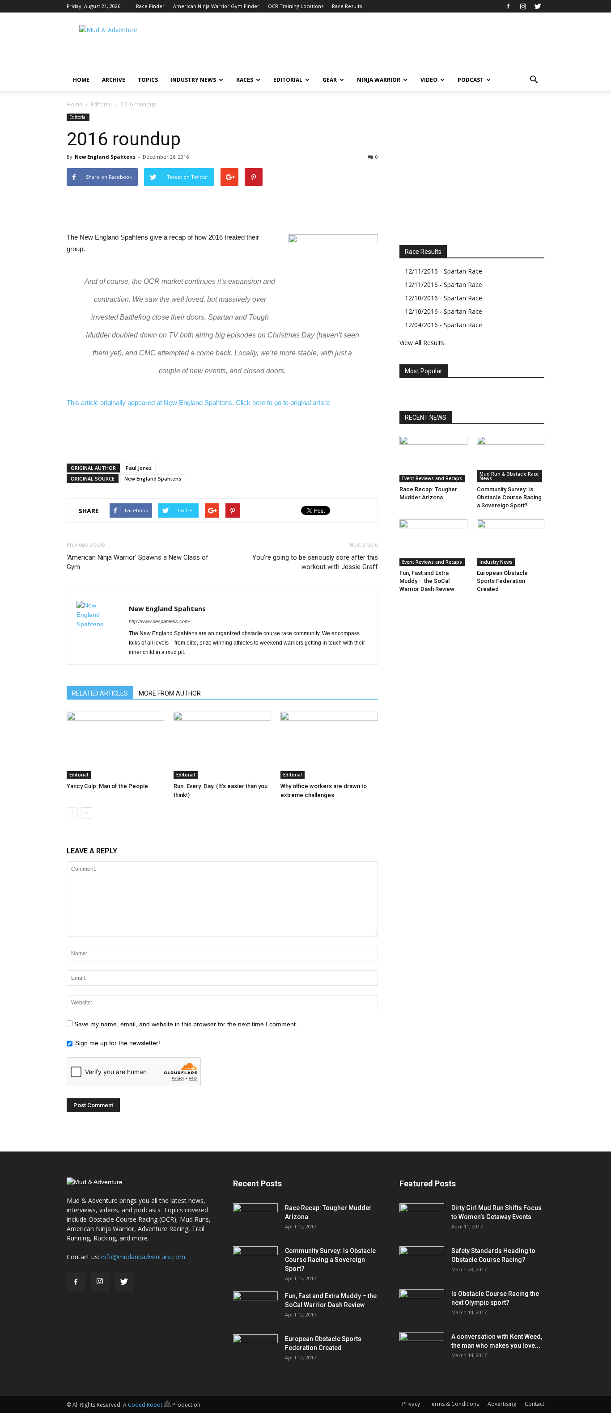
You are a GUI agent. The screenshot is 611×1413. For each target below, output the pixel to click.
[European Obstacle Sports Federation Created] (511, 542)
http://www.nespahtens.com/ (159, 621)
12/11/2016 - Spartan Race (443, 271)
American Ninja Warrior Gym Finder (216, 6)
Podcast (471, 80)
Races (244, 80)
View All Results (421, 342)
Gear (329, 80)
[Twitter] (537, 6)
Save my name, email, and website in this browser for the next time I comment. (185, 1024)
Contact (534, 1404)
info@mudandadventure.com (143, 1257)
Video (428, 80)
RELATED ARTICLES (100, 693)
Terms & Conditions (454, 1404)
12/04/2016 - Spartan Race (443, 325)
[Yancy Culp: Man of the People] (115, 745)
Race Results (347, 6)
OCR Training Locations (295, 6)
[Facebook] (508, 6)
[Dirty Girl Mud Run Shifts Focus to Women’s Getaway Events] (421, 1219)
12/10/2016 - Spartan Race (443, 298)
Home (81, 80)
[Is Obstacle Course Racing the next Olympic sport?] (421, 1304)
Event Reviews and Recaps (432, 478)
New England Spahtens (105, 156)
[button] (533, 80)
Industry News (193, 80)
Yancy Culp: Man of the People (107, 786)
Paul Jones (139, 467)
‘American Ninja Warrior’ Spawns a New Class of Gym (137, 562)
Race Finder (150, 6)
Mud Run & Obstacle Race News (509, 476)
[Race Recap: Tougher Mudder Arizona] (433, 459)
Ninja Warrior (378, 80)
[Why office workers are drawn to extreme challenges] (329, 745)
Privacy (411, 1404)
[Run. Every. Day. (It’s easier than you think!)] (222, 745)
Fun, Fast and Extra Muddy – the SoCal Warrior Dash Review (426, 580)
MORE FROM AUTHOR (170, 693)
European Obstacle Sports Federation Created (502, 580)
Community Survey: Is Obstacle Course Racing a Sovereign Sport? (509, 497)
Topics (148, 80)
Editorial (287, 80)
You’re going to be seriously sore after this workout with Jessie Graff (315, 562)
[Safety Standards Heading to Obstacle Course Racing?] (421, 1262)
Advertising (502, 1404)
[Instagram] (523, 6)
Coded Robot (146, 1405)
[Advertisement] (381, 45)
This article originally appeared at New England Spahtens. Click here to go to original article (198, 402)
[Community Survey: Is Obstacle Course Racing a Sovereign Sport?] (511, 459)
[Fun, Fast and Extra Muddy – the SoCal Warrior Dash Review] (433, 542)
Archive (113, 80)
